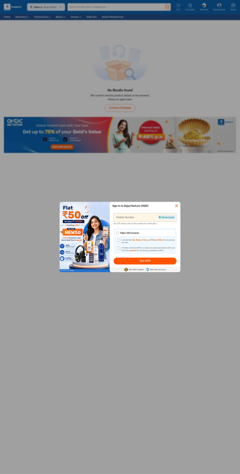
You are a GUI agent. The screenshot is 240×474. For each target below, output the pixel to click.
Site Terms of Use (139, 240)
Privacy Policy (157, 240)
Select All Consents (129, 233)
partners (133, 250)
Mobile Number (125, 217)
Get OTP (145, 261)
